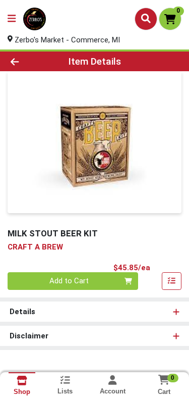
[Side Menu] (12, 19)
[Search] (146, 19)
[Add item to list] (172, 281)
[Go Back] (29, 61)
